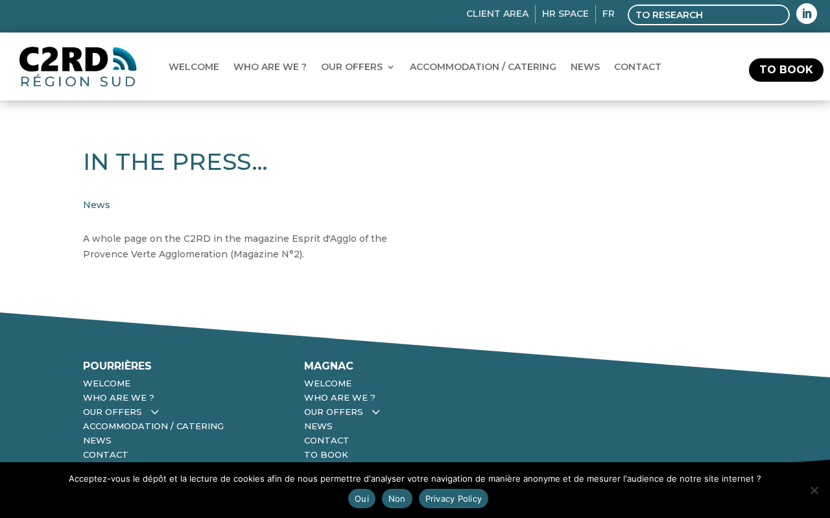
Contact (637, 67)
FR (608, 13)
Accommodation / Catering (483, 67)
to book (786, 70)
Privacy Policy (453, 498)
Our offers (352, 67)
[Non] (813, 490)
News (585, 67)
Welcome (194, 67)
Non (397, 498)
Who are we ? (270, 67)
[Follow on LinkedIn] (806, 13)
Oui (362, 498)
